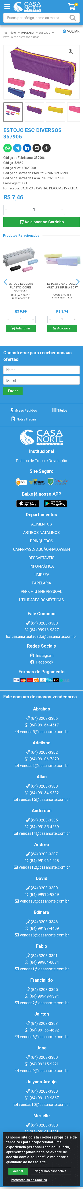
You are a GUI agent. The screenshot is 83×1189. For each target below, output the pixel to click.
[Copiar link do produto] (46, 148)
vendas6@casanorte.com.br (44, 1037)
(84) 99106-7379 (44, 759)
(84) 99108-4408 (44, 1132)
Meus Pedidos (26, 410)
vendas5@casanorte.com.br (44, 732)
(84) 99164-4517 (44, 725)
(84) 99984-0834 (44, 962)
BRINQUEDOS (41, 541)
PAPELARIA (41, 583)
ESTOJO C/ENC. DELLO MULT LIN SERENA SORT (62, 285)
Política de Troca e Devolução (41, 461)
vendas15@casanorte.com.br (44, 799)
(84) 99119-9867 (44, 1098)
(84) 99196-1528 (44, 860)
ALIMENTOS (41, 524)
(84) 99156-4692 (44, 1030)
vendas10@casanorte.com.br (44, 1104)
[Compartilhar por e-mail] (37, 148)
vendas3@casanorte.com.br (44, 901)
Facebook (44, 662)
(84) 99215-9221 (44, 1064)
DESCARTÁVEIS (41, 558)
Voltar (72, 31)
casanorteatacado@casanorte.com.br (44, 636)
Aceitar (18, 1171)
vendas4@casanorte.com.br (44, 765)
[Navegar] (5, 282)
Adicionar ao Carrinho (44, 222)
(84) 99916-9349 (44, 894)
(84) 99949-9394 (44, 996)
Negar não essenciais (50, 1171)
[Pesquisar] (73, 17)
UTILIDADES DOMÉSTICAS (41, 600)
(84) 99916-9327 (44, 630)
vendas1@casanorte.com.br (44, 969)
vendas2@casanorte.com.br (44, 1003)
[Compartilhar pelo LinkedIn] (27, 148)
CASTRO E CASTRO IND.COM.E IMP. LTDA (49, 188)
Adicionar (22, 328)
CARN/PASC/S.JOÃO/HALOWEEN (41, 549)
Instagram (44, 655)
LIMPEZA (41, 574)
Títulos (62, 410)
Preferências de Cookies (29, 1180)
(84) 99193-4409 (44, 928)
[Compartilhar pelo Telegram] (17, 148)
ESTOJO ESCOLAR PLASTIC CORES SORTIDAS (21, 287)
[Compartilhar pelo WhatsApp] (7, 148)
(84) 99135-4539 (44, 827)
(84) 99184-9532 (44, 793)
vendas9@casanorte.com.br (44, 1070)
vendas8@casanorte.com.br (44, 935)
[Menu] (7, 7)
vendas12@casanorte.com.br (44, 867)
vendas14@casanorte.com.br (44, 833)
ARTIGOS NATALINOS (41, 532)
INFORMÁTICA (41, 566)
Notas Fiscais (26, 419)
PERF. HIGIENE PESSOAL (41, 591)
